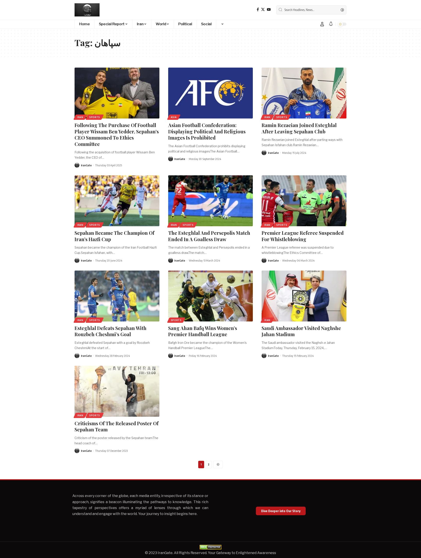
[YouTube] (269, 10)
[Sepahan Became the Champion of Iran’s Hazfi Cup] (117, 200)
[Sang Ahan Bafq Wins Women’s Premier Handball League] (210, 296)
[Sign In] (322, 24)
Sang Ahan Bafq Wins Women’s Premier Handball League (202, 331)
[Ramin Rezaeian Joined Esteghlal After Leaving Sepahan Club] (304, 93)
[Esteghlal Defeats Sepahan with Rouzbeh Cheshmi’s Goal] (117, 296)
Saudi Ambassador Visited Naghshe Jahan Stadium (301, 331)
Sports (94, 117)
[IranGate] (87, 9)
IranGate (86, 165)
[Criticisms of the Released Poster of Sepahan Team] (117, 391)
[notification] (331, 24)
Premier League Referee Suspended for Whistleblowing (303, 236)
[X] (263, 10)
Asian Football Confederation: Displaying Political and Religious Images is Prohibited (207, 131)
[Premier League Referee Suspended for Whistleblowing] (304, 200)
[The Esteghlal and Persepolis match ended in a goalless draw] (210, 200)
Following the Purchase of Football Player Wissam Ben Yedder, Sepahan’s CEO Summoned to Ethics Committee (117, 134)
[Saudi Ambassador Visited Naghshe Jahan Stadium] (304, 296)
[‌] (222, 24)
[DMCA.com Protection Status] (210, 547)
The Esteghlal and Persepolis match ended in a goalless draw (209, 236)
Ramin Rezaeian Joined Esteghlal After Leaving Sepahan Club (299, 128)
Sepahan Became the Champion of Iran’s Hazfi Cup (114, 236)
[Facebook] (258, 10)
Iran (80, 117)
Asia (174, 117)
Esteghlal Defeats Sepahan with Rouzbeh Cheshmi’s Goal (110, 331)
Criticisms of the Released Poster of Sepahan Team (117, 426)
